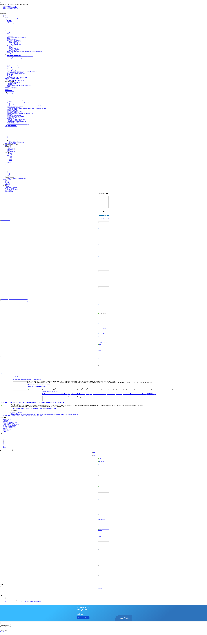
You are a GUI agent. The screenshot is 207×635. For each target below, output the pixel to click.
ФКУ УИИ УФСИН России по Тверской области (16, 73)
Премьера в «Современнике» (16, 412)
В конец (4, 447)
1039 (3, 444)
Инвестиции (9, 53)
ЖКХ (8, 33)
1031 (3, 436)
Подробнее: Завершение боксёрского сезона (50, 391)
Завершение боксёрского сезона (36, 386)
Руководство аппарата (11, 151)
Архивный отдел (10, 97)
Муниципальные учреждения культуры (14, 55)
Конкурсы (11, 32)
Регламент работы (10, 163)
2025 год (10, 157)
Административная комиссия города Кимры (15, 82)
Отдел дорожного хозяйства (12, 109)
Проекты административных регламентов (17, 142)
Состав (6, 180)
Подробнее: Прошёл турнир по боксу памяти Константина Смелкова (25, 376)
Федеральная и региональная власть (9, 427)
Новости (8, 128)
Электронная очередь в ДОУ (12, 139)
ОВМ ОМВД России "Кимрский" (13, 70)
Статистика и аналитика (13, 43)
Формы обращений (8, 190)
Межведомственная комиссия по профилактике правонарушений (19, 85)
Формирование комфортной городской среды (13, 78)
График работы (7, 134)
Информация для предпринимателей (9, 425)
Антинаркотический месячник (12, 84)
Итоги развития (10, 36)
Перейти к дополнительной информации (10, 8)
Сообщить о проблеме (83, 617)
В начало (4, 434)
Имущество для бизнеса (13, 48)
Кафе (8, 26)
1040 (3, 445)
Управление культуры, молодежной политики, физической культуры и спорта (21, 102)
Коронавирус (5, 428)
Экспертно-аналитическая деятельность (16, 174)
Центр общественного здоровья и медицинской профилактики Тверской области (22, 71)
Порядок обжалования (9, 191)
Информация (7, 184)
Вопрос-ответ (11, 47)
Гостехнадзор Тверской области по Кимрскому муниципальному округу (20, 69)
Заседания (9, 162)
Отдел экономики (10, 99)
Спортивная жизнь (10, 60)
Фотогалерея (9, 21)
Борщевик (4, 431)
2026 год (10, 156)
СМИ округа (7, 89)
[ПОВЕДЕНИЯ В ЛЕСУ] (14, 299)
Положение (7, 182)
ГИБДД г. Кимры (10, 74)
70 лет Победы (5, 420)
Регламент (7, 181)
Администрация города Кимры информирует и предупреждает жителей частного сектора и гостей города (22, 415)
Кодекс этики (7, 183)
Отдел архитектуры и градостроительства (14, 111)
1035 (3, 440)
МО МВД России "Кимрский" (12, 65)
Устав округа (7, 186)
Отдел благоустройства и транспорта (14, 107)
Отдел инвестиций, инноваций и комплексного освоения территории (20, 113)
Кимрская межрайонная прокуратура (14, 62)
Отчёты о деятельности (11, 175)
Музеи (8, 25)
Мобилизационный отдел (11, 118)
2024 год (10, 158)
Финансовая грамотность (9, 91)
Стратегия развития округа (12, 39)
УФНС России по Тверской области (13, 66)
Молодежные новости (7, 419)
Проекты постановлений (9, 188)
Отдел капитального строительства (13, 117)
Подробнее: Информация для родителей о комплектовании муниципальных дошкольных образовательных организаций (33, 408)
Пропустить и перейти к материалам (9, 6)
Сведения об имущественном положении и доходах (16, 178)
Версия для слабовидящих (5, 0)
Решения (8, 155)
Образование (9, 28)
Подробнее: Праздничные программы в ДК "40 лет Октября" (38, 384)
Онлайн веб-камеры (8, 90)
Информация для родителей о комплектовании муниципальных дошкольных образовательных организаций (32, 402)
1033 (3, 438)
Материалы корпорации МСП (14, 49)
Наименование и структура (10, 167)
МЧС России (9, 75)
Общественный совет (7, 179)
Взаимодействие (8, 176)
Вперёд (4, 446)
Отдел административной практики (13, 123)
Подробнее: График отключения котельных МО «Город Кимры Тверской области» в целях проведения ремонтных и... (78, 399)
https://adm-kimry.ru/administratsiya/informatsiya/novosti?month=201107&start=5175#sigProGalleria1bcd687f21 (22, 601)
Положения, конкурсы (13, 103)
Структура (9, 147)
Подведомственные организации (11, 126)
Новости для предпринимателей (15, 41)
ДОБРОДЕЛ (201, 453)
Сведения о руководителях (10, 168)
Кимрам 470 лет (5, 421)
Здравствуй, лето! (14, 413)
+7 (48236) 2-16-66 (103, 218)
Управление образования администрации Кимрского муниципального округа (21, 100)
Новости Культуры (10, 57)
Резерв (8, 132)
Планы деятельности (11, 171)
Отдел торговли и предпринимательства (14, 112)
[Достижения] (5, 220)
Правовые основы (8, 169)
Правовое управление (11, 98)
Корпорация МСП (10, 45)
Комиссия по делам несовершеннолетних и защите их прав (18, 124)
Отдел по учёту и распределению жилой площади (16, 119)
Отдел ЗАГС (9, 101)
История (6, 17)
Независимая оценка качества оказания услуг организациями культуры (20, 56)
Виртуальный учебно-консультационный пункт (15, 80)
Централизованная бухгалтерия (12, 122)
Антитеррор (9, 86)
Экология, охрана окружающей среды (14, 44)
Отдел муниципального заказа (12, 110)
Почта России (9, 76)
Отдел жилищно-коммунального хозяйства (15, 106)
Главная (4, 15)
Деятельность (9, 172)
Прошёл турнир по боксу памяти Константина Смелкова (17, 370)
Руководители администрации (10, 125)
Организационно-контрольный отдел (14, 120)
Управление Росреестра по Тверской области (15, 68)
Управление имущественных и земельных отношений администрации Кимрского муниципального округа (26, 96)
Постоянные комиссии (11, 148)
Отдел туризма (9, 114)
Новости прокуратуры (13, 63)
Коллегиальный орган (13, 50)
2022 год (10, 160)
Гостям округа (7, 22)
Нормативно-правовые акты (12, 88)
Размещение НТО (10, 52)
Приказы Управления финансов (15, 95)
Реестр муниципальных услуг (14, 141)
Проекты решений (10, 153)
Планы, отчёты (12, 104)
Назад (4, 435)
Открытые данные (8, 133)
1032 (3, 437)
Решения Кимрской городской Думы (11, 189)
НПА (10, 46)
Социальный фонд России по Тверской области (15, 67)
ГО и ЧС (6, 79)
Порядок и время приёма (11, 137)
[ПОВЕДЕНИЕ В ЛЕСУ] (14, 301)
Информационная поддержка (14, 42)
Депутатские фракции (11, 149)
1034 (3, 439)
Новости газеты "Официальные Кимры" (10, 422)
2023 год (10, 154)
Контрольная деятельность (14, 173)
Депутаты (9, 150)
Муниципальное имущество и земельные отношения (16, 37)
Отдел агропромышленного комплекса (14, 115)
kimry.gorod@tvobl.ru (3, 631)
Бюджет (8, 38)
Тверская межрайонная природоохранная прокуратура (17, 77)
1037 (3, 442)
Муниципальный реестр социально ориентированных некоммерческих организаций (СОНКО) (24, 51)
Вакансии (9, 131)
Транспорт (9, 34)
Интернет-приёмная (10, 136)
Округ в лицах (9, 20)
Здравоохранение (10, 29)
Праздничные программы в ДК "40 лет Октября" (27, 379)
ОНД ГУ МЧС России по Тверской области (15, 72)
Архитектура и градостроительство (13, 31)
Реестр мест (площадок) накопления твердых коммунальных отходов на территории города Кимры (27, 108)
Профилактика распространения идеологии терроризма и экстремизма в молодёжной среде (26, 105)
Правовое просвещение (13, 64)
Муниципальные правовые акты (11, 187)
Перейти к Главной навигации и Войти (10, 7)
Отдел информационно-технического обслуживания (16, 121)
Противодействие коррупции (10, 143)
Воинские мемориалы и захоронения (13, 18)
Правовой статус (8, 145)
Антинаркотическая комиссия (12, 83)
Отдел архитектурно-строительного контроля (15, 116)
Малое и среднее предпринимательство (14, 40)
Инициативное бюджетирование (11, 87)
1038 (3, 443)
